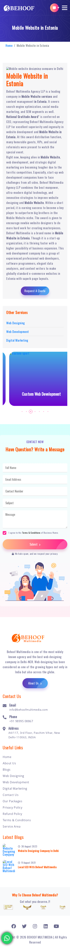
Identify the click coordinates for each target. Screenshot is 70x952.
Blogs (7, 770)
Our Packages (12, 801)
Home (9, 45)
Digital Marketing (15, 789)
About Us (34, 683)
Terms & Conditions (31, 532)
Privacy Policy (12, 807)
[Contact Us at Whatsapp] (7, 937)
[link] (14, 926)
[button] (64, 7)
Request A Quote (35, 290)
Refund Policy (12, 814)
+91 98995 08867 (21, 721)
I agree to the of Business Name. (34, 532)
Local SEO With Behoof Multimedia (37, 867)
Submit (34, 544)
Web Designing (13, 776)
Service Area (11, 826)
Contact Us (10, 795)
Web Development (16, 782)
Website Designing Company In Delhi (38, 851)
